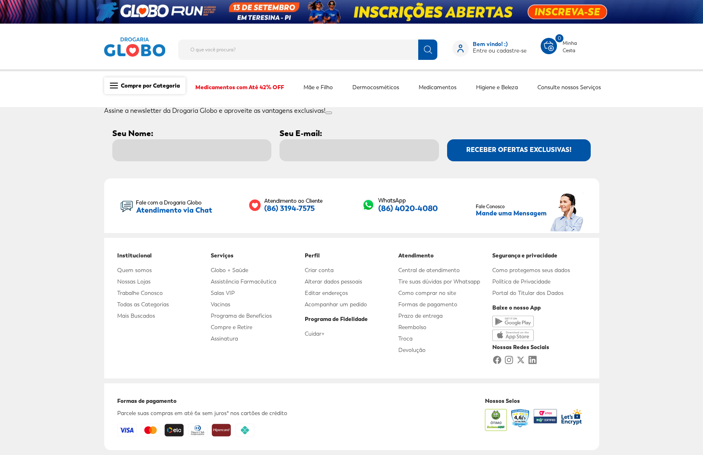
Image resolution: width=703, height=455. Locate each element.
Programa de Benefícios (241, 315)
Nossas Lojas (134, 281)
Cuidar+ (315, 333)
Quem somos (134, 270)
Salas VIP (223, 293)
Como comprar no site (427, 293)
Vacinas (220, 304)
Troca (405, 338)
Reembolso (412, 327)
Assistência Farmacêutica (243, 281)
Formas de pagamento (427, 304)
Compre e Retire (231, 327)
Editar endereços (326, 293)
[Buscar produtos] (427, 50)
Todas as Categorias (143, 304)
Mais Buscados (136, 315)
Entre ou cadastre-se (499, 50)
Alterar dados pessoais (333, 281)
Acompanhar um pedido (336, 304)
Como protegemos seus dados (531, 270)
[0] (549, 45)
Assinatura (224, 338)
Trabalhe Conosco (140, 293)
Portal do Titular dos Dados (527, 293)
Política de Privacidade (521, 281)
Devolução (412, 350)
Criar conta (319, 270)
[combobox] (314, 47)
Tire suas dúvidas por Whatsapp (439, 281)
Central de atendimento (429, 270)
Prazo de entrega (420, 315)
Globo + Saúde (229, 270)
